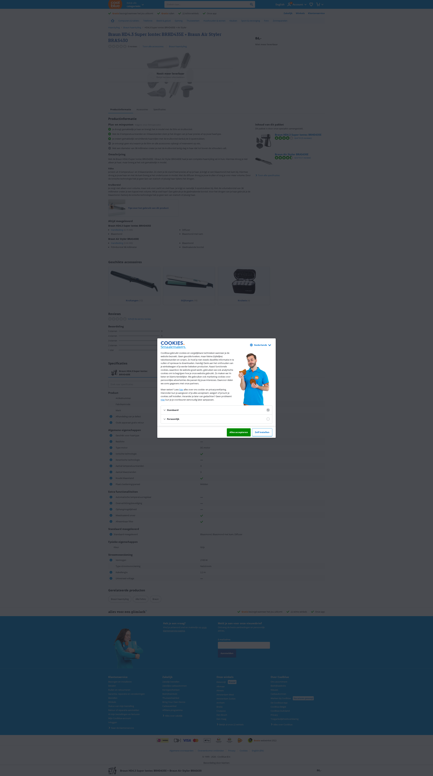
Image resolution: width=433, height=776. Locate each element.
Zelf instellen (262, 432)
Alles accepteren (239, 432)
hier (181, 389)
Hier (163, 399)
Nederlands (260, 345)
